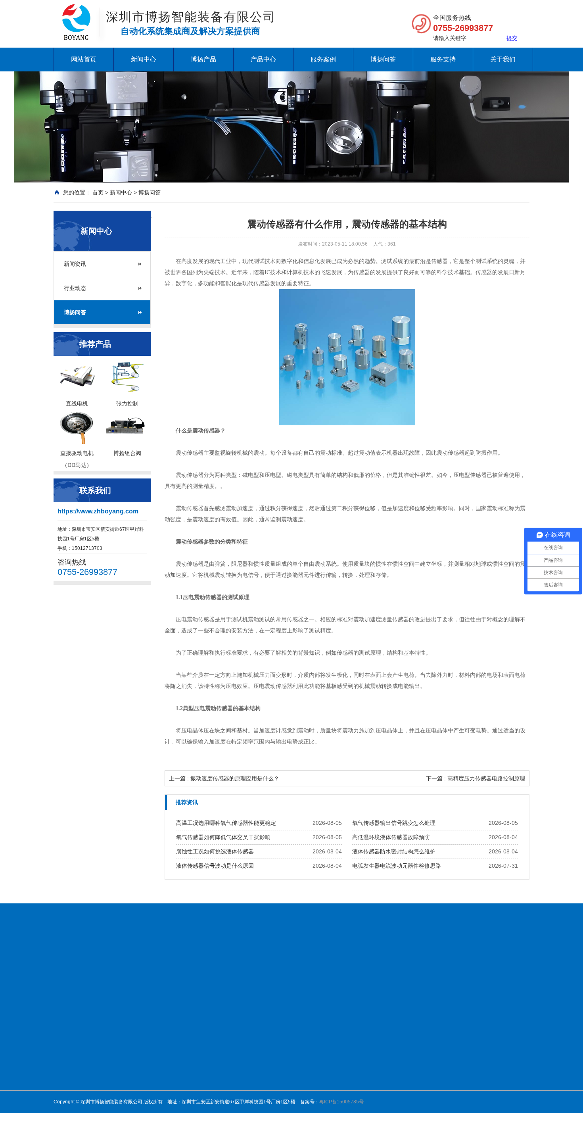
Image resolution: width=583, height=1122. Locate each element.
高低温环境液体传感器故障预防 (391, 837)
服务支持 (443, 59)
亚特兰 (326, 1086)
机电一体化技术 (164, 960)
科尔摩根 (328, 1075)
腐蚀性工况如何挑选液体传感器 (215, 851)
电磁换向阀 (276, 1044)
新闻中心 (143, 59)
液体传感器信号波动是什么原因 (215, 866)
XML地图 (91, 969)
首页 (98, 192)
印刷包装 (384, 1086)
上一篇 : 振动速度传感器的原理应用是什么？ (224, 778)
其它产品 (328, 1117)
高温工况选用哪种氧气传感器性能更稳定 (226, 823)
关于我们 (503, 59)
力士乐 (326, 1065)
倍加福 (326, 1034)
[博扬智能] (76, 12)
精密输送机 (276, 1086)
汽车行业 (384, 1096)
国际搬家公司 (341, 960)
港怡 (503, 960)
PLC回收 (454, 960)
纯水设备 (99, 960)
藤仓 (324, 1044)
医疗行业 (384, 1055)
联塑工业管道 (385, 960)
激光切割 (384, 1065)
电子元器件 (387, 1044)
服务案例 (323, 59)
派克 (324, 1096)
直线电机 (328, 1024)
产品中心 (263, 59)
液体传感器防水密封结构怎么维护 (393, 851)
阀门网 (127, 960)
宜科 (324, 1106)
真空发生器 (276, 1055)
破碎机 (245, 960)
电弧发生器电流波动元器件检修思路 (396, 866)
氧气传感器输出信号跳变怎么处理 (393, 823)
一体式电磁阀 (278, 1034)
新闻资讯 (75, 264)
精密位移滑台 (278, 1075)
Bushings (423, 960)
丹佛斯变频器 (211, 960)
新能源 (382, 1034)
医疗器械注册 (280, 960)
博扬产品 (203, 59)
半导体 (382, 1075)
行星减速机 (276, 1024)
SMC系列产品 (278, 1096)
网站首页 (83, 59)
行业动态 (75, 288)
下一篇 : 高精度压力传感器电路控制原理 (475, 778)
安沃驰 (326, 1055)
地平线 (63, 969)
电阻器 (482, 960)
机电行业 (384, 1024)
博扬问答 (383, 59)
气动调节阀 (276, 1065)
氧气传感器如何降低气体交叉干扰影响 (223, 837)
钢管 (310, 960)
